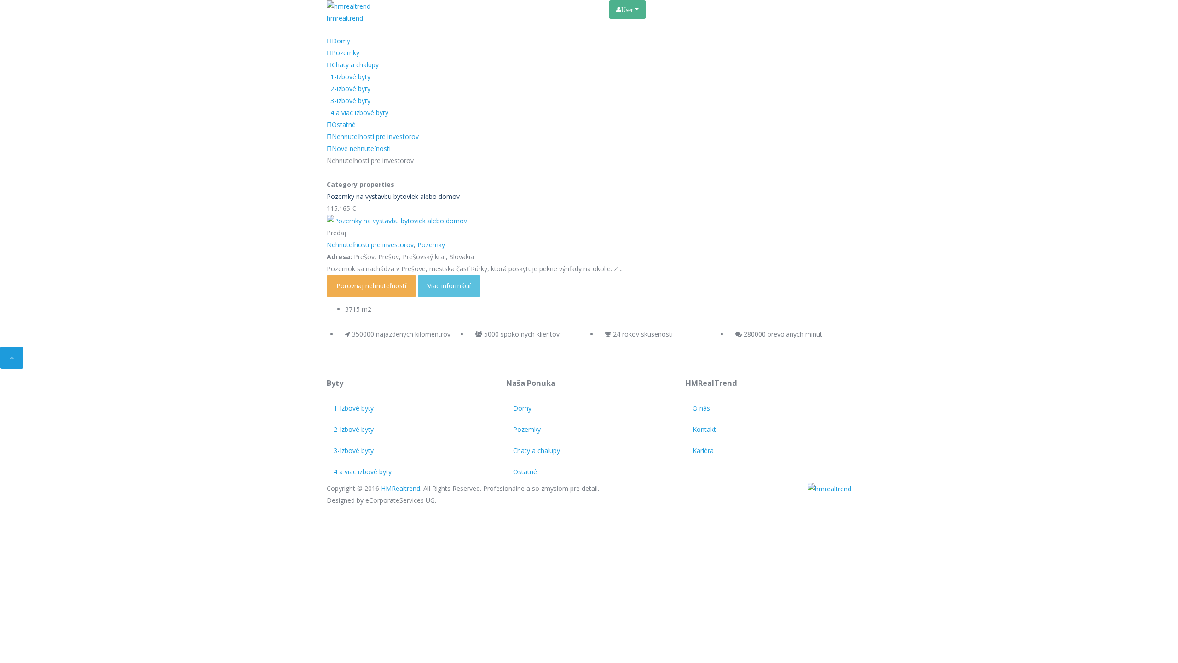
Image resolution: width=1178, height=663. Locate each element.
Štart (438, 9)
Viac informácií (449, 285)
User (628, 9)
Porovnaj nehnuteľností (371, 285)
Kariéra (591, 9)
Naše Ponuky (478, 9)
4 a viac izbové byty (359, 112)
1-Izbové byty (350, 76)
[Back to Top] (11, 358)
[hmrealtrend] (829, 488)
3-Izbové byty (350, 100)
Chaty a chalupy (355, 64)
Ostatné (344, 124)
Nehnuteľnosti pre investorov (375, 136)
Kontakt (555, 9)
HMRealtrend (400, 488)
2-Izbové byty (350, 88)
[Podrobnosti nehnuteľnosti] (397, 220)
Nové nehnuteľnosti (361, 148)
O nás (521, 9)
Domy (341, 40)
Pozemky (345, 52)
